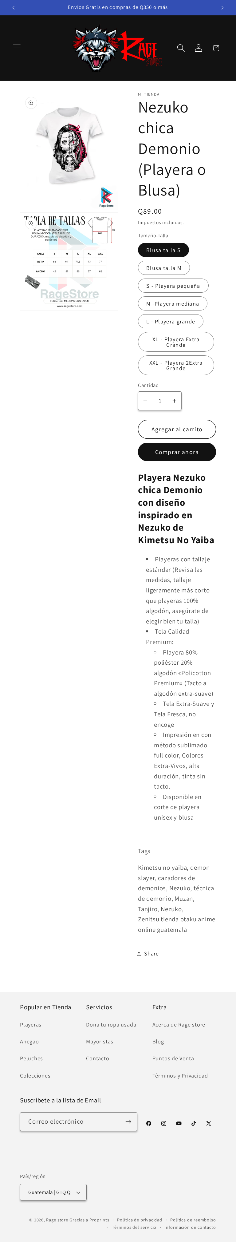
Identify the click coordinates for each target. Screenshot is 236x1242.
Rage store (57, 1220)
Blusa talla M (164, 267)
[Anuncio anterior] (13, 7)
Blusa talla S (163, 250)
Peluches (31, 1058)
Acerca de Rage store (179, 1024)
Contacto (97, 1058)
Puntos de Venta (173, 1058)
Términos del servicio (134, 1227)
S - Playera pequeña (173, 285)
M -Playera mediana (172, 303)
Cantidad (148, 385)
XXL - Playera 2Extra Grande (176, 365)
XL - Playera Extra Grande (175, 341)
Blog (158, 1041)
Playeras (30, 1024)
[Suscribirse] (128, 1121)
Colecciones (35, 1075)
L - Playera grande (170, 321)
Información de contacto (190, 1227)
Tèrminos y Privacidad (180, 1075)
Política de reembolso (193, 1220)
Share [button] (151, 953)
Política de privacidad (139, 1220)
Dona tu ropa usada (111, 1024)
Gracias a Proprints (89, 1220)
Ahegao (29, 1041)
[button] (17, 48)
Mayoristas (99, 1041)
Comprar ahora (177, 452)
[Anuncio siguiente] (222, 7)
